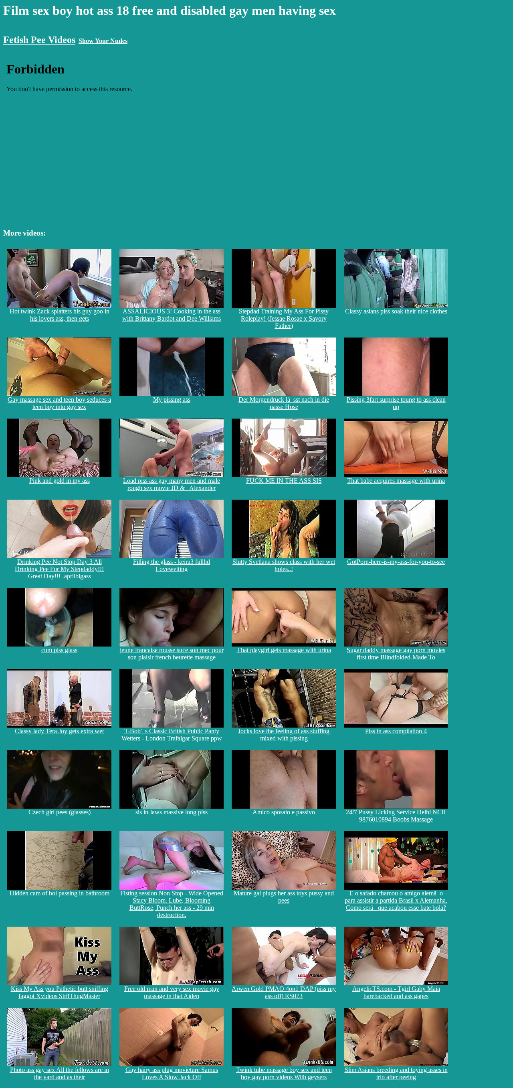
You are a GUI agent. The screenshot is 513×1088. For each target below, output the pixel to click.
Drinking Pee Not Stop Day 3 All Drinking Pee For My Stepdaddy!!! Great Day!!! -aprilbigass (59, 569)
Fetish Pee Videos (39, 40)
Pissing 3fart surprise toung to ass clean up (396, 403)
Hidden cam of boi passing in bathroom (59, 893)
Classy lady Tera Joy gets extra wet (59, 731)
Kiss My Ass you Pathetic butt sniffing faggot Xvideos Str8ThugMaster (59, 992)
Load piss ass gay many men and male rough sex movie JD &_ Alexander (171, 484)
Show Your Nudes (103, 40)
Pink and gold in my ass (59, 480)
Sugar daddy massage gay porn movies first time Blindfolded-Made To (396, 654)
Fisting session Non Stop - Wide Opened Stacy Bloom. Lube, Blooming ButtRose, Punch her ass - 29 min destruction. (171, 904)
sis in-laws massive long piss (171, 812)
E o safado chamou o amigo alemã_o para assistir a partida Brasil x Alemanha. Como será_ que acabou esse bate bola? (396, 900)
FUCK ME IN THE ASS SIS (284, 480)
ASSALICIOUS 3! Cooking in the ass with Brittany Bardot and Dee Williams (171, 315)
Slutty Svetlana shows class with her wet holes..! (283, 565)
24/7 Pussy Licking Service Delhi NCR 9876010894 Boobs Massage (396, 816)
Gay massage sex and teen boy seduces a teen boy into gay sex (59, 403)
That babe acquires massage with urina (396, 480)
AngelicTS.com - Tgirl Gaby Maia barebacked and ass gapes (396, 992)
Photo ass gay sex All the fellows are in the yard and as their (59, 1073)
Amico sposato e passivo (283, 812)
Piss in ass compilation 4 (396, 731)
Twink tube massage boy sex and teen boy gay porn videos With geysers (284, 1073)
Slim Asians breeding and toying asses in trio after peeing (396, 1073)
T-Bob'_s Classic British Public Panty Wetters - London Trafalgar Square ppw (171, 735)
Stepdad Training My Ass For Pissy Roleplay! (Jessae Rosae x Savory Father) (284, 318)
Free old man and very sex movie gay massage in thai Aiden (171, 992)
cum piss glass (59, 650)
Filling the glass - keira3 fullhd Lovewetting (171, 565)
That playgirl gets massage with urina (284, 650)
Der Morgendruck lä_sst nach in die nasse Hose (283, 403)
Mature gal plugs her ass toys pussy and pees (284, 897)
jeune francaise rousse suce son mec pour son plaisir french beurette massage (172, 654)
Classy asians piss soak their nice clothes (396, 311)
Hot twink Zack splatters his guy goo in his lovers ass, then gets (59, 315)
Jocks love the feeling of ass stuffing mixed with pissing (283, 735)
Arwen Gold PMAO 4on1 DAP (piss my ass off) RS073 (284, 992)
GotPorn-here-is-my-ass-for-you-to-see (396, 561)
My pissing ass (171, 399)
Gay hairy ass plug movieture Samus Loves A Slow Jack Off (171, 1073)
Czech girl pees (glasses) (59, 812)
